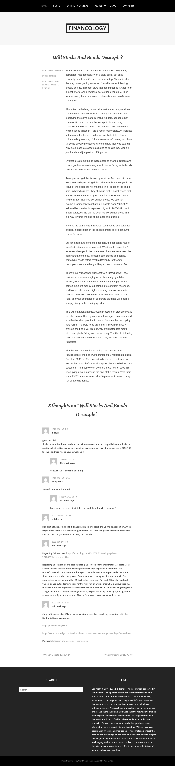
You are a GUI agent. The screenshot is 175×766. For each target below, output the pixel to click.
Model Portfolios (105, 6)
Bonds (55, 82)
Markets (55, 85)
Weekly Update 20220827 (57, 655)
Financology (87, 28)
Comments (129, 6)
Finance (46, 85)
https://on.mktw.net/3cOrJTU (56, 625)
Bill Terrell (50, 76)
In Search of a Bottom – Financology (70, 641)
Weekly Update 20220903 (117, 655)
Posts (56, 6)
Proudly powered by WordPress (74, 761)
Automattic (108, 761)
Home (43, 6)
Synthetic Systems (77, 6)
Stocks (46, 88)
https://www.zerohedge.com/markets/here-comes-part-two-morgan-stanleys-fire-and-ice (86, 633)
